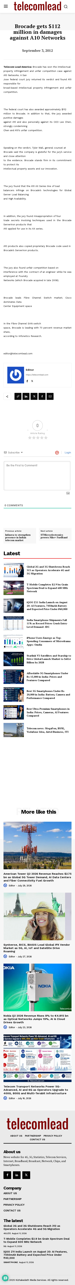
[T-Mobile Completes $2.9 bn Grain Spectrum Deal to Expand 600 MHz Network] (13, 588)
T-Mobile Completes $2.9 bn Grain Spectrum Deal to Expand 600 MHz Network (47, 588)
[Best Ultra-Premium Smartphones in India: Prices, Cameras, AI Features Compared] (13, 712)
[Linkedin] (25, 396)
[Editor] (15, 375)
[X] (32, 380)
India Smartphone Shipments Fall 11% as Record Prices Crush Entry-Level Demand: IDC (47, 623)
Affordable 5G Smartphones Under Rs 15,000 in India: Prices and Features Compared (47, 677)
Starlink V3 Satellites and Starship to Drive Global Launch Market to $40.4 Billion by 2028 (49, 659)
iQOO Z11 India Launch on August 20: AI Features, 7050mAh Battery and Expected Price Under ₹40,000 (47, 606)
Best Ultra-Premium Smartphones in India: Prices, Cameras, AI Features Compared (48, 712)
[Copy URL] (17, 396)
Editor (30, 369)
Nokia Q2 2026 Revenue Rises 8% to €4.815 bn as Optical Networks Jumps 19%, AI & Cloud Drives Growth (35, 1019)
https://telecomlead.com (37, 375)
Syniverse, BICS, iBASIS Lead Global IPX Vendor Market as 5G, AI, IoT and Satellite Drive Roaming (36, 948)
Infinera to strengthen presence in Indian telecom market (18, 538)
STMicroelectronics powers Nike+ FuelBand (54, 536)
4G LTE (7, 1233)
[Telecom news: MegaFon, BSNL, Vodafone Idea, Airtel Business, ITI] (13, 730)
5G (4, 1246)
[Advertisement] (37, 764)
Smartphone (10, 1262)
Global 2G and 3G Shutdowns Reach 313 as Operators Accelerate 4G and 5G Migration (48, 570)
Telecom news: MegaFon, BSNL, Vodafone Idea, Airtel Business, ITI (48, 730)
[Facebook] (27, 380)
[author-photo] (5, 885)
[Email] (50, 396)
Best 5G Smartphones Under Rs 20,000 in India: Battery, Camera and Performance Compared (48, 694)
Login (67, 452)
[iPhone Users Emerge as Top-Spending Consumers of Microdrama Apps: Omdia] (13, 641)
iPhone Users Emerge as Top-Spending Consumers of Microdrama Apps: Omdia (48, 641)
